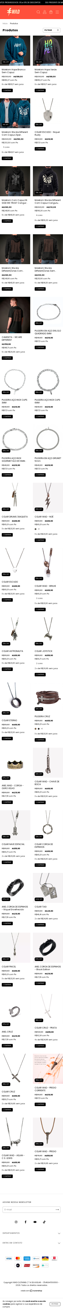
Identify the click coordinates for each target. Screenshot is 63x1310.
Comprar (7, 90)
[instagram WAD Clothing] (16, 1221)
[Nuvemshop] (32, 1291)
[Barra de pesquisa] (38, 12)
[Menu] (57, 12)
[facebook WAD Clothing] (25, 1221)
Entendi (55, 1304)
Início (5, 23)
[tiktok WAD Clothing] (44, 1221)
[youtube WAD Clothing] (35, 1221)
